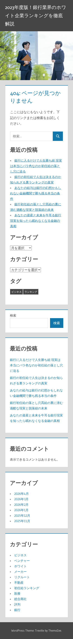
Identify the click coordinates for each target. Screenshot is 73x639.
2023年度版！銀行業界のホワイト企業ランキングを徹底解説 (35, 15)
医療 (17, 593)
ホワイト (20, 566)
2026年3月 (21, 499)
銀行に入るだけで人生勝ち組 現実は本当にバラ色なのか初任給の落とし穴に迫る (36, 165)
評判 (17, 604)
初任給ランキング (26, 588)
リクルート (22, 577)
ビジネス (16, 291)
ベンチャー (22, 561)
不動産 (19, 582)
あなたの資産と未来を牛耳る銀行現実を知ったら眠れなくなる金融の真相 (35, 220)
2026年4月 (21, 494)
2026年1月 (21, 510)
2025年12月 (22, 515)
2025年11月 (22, 521)
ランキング (31, 291)
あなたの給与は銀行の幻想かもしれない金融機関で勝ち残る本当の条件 (35, 193)
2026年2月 (21, 505)
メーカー (20, 572)
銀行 (17, 610)
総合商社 (20, 599)
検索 (13, 315)
